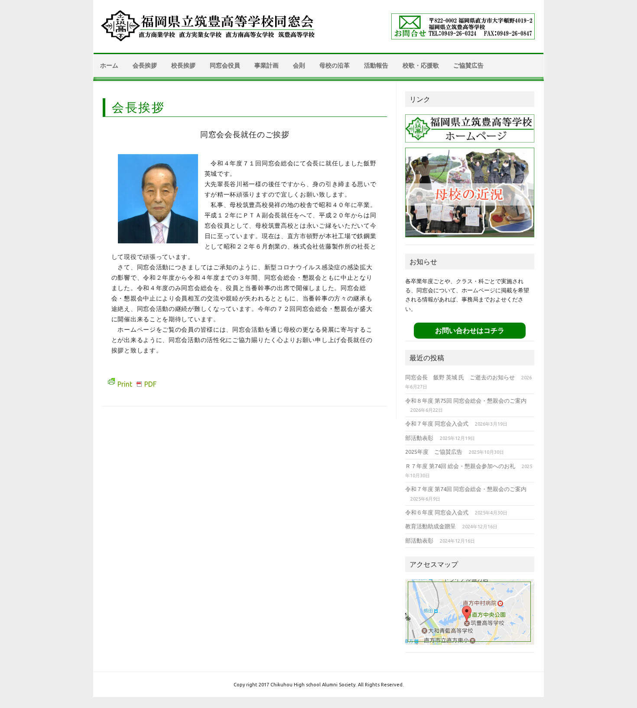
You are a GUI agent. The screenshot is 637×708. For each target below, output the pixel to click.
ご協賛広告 (468, 65)
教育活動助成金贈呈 (430, 526)
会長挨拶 (145, 65)
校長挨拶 (183, 65)
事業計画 (266, 65)
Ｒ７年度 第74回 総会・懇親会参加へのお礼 (460, 466)
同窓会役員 (225, 65)
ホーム (109, 65)
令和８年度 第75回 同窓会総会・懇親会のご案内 (465, 401)
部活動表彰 (419, 438)
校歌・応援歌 (421, 65)
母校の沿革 (334, 65)
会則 (299, 65)
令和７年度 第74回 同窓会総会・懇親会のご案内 (465, 489)
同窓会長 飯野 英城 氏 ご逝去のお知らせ (460, 377)
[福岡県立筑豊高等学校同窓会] (209, 42)
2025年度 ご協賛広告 (433, 452)
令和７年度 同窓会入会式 (436, 423)
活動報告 (376, 65)
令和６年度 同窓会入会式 (436, 512)
